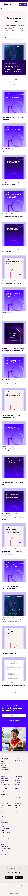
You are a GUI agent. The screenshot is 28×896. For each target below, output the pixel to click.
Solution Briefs (5, 114)
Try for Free (23, 4)
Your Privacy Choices (8, 887)
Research (5, 63)
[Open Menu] (2, 4)
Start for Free (14, 715)
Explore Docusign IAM (14, 720)
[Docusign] (8, 4)
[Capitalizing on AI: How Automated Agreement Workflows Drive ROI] (14, 51)
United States (12, 868)
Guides (3, 180)
